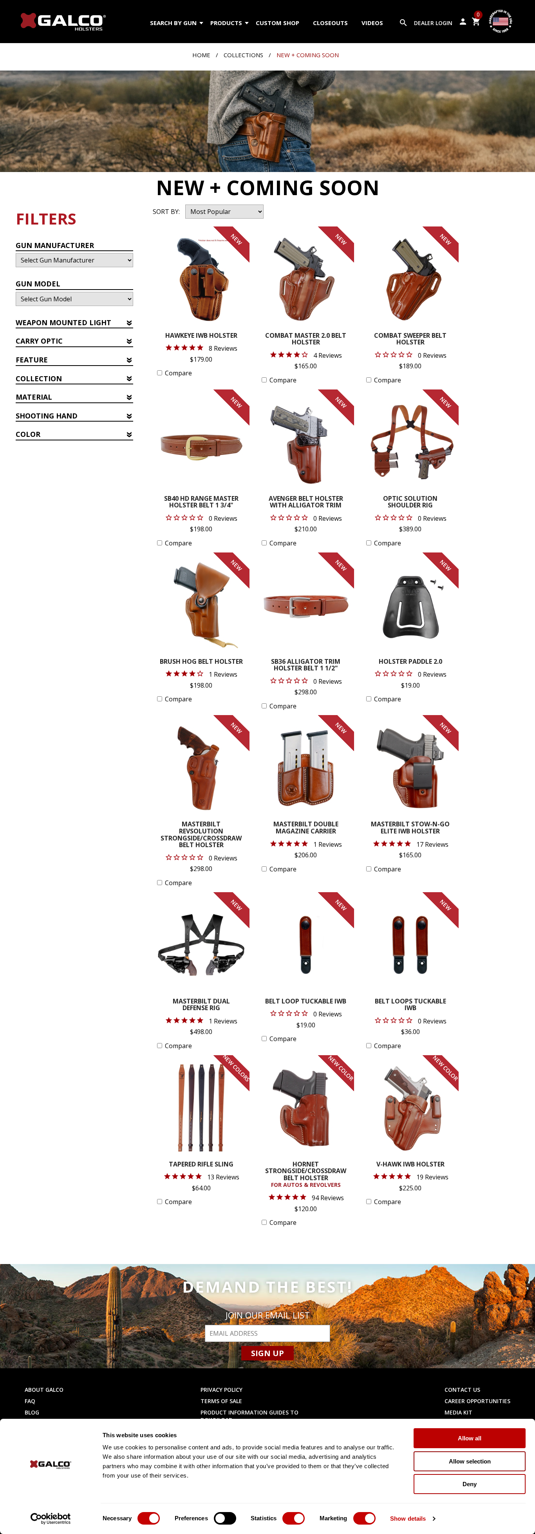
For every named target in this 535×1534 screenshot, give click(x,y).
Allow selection (470, 1461)
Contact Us (462, 1389)
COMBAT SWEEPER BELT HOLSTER (410, 339)
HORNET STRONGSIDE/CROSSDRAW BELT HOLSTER (305, 1175)
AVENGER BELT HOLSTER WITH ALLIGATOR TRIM (306, 502)
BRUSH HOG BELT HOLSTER (201, 662)
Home (201, 55)
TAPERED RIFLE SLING (201, 1164)
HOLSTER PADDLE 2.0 (410, 662)
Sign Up (267, 1353)
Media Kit (458, 1412)
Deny (470, 1484)
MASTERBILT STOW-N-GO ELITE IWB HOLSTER (410, 828)
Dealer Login (433, 23)
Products (226, 23)
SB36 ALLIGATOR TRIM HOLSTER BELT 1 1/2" (305, 665)
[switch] (225, 1518)
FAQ (30, 1401)
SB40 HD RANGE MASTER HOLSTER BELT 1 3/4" (201, 502)
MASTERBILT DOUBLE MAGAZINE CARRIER (305, 828)
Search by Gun (173, 23)
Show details (408, 1518)
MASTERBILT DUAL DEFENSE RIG (201, 1005)
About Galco (44, 1389)
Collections (243, 55)
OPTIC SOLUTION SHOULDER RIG (410, 502)
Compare (178, 373)
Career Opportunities (477, 1401)
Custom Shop (277, 23)
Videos (372, 23)
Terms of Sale (221, 1401)
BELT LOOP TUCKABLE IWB (305, 1001)
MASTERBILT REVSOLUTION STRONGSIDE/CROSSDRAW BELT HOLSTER (201, 835)
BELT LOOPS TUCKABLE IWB (410, 1005)
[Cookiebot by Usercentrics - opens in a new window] (50, 1519)
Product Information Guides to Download (249, 1416)
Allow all (469, 1438)
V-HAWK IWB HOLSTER (410, 1164)
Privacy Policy (221, 1389)
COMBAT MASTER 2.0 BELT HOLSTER (305, 339)
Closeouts (330, 23)
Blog (32, 1412)
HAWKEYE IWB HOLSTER (201, 336)
